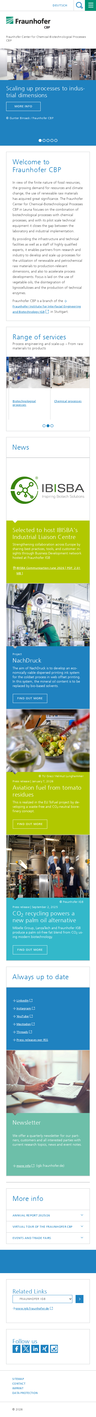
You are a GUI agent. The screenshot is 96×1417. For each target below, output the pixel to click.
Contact (18, 1383)
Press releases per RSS (32, 1040)
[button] (40, 140)
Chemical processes (59, 401)
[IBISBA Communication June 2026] (48, 490)
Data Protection (25, 1393)
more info (23, 106)
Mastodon (23, 1024)
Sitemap (18, 1379)
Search (79, 5)
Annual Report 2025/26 (31, 1215)
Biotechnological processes (16, 403)
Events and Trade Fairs (32, 1238)
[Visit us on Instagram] (54, 1349)
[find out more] (48, 616)
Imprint (17, 1388)
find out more (30, 698)
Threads (22, 1032)
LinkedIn (22, 1000)
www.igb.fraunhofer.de (32, 1308)
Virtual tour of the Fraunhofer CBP (42, 1226)
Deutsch (60, 5)
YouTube (22, 1016)
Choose (79, 1299)
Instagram (23, 1008)
